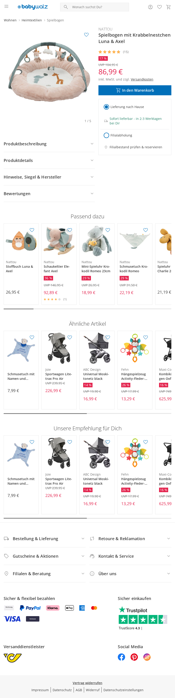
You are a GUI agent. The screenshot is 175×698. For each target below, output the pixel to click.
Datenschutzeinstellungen (123, 690)
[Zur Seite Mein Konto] (150, 7)
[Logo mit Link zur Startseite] (33, 7)
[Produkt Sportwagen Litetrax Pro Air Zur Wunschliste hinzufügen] (70, 337)
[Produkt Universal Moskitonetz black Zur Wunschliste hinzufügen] (108, 337)
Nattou (105, 29)
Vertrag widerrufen (87, 683)
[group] (49, 71)
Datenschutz (62, 690)
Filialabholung (121, 135)
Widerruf (93, 690)
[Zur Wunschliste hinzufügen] (86, 35)
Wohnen (10, 20)
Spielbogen (55, 20)
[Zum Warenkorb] (168, 7)
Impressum (40, 690)
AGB (79, 690)
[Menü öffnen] (6, 7)
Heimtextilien (32, 20)
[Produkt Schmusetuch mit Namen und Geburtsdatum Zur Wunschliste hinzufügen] (32, 337)
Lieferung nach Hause (127, 107)
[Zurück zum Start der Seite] (170, 666)
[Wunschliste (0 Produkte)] (159, 7)
